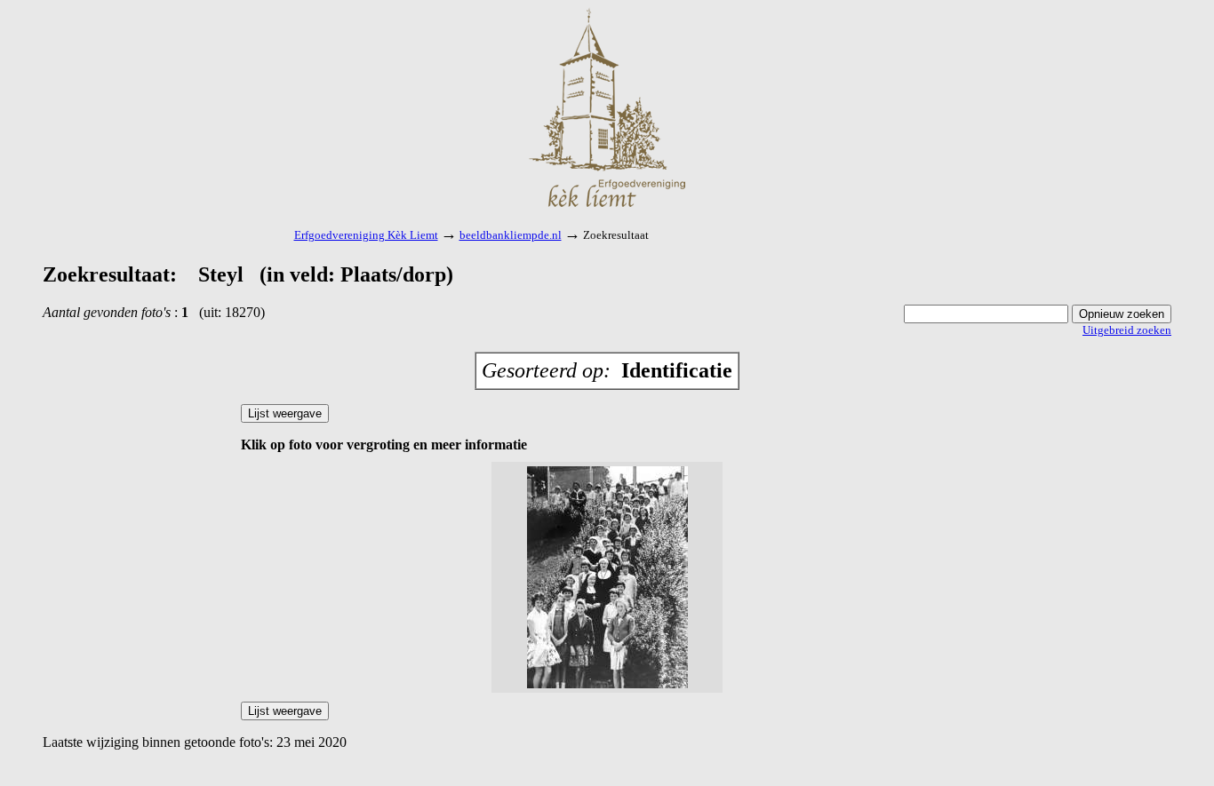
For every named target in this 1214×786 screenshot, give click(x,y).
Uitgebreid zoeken (1126, 330)
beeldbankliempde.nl (510, 235)
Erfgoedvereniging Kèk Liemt (366, 235)
